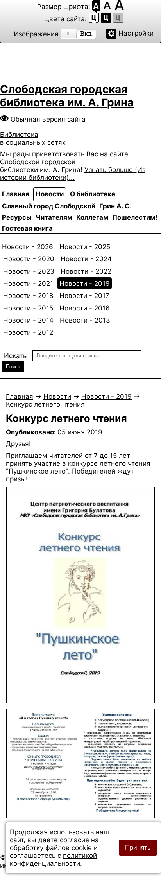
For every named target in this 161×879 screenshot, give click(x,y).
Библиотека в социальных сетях (33, 138)
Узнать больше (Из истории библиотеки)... (72, 173)
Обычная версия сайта (48, 119)
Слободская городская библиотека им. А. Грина (67, 96)
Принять (138, 847)
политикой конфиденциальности (53, 859)
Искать (15, 356)
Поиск (13, 367)
